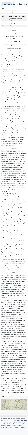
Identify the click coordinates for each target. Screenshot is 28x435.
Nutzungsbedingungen (13, 429)
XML (10, 25)
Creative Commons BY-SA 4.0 (20, 420)
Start (2, 12)
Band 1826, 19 (8, 12)
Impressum (17, 432)
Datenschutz (11, 432)
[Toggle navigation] (3, 8)
